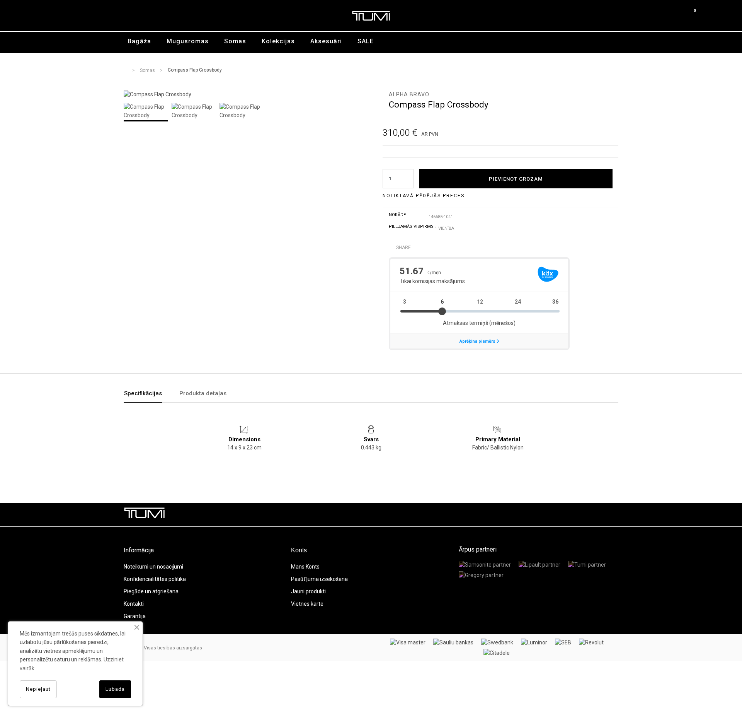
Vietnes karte (307, 604)
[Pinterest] (593, 515)
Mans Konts (305, 567)
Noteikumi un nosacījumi (153, 567)
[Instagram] (610, 515)
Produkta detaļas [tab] (202, 393)
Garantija (135, 616)
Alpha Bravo (409, 94)
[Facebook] (558, 515)
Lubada (115, 689)
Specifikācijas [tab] (143, 393)
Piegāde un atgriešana (151, 591)
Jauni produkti (308, 591)
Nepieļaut (38, 689)
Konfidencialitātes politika (155, 579)
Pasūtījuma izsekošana (319, 579)
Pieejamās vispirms (411, 226)
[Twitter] (576, 515)
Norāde (397, 214)
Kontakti (134, 604)
